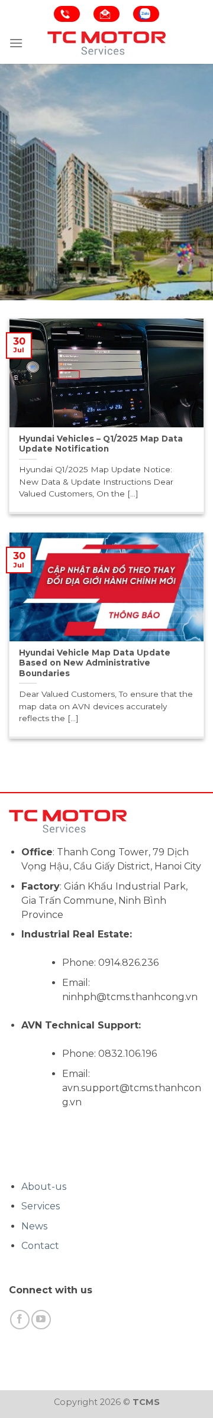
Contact (40, 1245)
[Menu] (16, 42)
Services (40, 1206)
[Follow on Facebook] (20, 1319)
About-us (43, 1186)
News (34, 1226)
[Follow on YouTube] (41, 1319)
